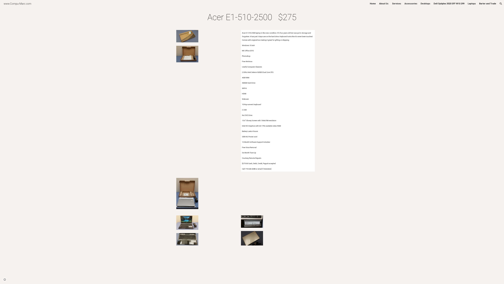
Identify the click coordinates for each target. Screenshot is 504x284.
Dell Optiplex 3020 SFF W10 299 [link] (449, 3)
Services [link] (396, 3)
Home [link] (373, 3)
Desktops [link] (425, 3)
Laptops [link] (472, 3)
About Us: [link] (384, 3)
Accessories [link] (411, 3)
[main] (252, 17)
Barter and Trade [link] (487, 3)
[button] (501, 4)
